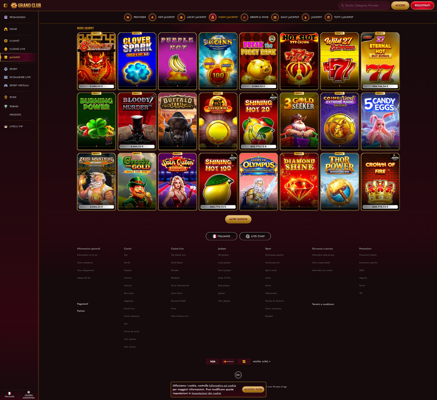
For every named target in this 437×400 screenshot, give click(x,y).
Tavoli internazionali (180, 285)
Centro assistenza (85, 262)
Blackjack (175, 277)
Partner (81, 310)
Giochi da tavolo (131, 331)
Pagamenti (82, 303)
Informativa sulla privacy (323, 254)
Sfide (361, 270)
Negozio (363, 277)
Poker (173, 308)
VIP (360, 293)
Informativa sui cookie (322, 270)
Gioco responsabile (321, 262)
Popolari (128, 270)
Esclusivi (128, 285)
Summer (128, 277)
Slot (126, 323)
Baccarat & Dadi (178, 300)
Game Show (176, 293)
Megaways (128, 300)
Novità (127, 262)
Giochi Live (129, 308)
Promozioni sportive (368, 262)
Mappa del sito (83, 277)
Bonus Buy (129, 293)
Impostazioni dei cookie (206, 393)
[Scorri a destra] (432, 17)
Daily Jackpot (224, 285)
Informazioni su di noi (87, 254)
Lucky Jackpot (224, 262)
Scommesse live (272, 262)
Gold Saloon (177, 262)
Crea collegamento (85, 270)
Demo (96, 70)
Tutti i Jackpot (130, 339)
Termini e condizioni (323, 304)
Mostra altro (260, 361)
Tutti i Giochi (130, 346)
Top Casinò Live (178, 254)
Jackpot (221, 293)
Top (125, 254)
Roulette (174, 270)
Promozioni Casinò (368, 254)
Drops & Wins (224, 277)
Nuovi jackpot (224, 270)
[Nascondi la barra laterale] (5, 5)
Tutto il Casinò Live (179, 316)
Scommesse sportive (274, 254)
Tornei (362, 285)
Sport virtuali (271, 270)
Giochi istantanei (131, 316)
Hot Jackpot (223, 254)
